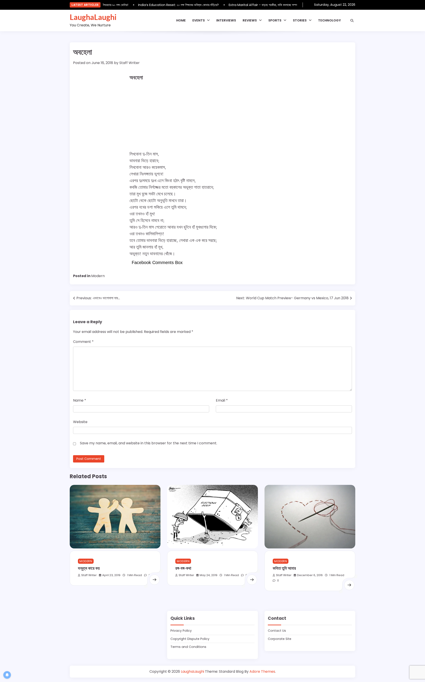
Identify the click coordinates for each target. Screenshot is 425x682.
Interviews (226, 20)
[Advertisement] (212, 116)
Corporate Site (279, 639)
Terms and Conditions (188, 647)
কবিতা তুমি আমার (284, 568)
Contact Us (277, 630)
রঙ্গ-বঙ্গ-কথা (183, 568)
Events (198, 20)
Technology (329, 20)
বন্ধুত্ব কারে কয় (89, 568)
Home (181, 20)
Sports (274, 20)
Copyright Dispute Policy (189, 639)
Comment (83, 341)
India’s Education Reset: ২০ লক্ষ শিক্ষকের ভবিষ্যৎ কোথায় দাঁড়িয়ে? (171, 5)
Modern (98, 275)
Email (222, 400)
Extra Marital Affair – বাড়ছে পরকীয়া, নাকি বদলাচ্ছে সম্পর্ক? (257, 5)
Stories (300, 20)
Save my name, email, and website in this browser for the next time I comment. (148, 443)
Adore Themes (262, 671)
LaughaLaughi (93, 17)
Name (79, 400)
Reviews (250, 20)
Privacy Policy (181, 630)
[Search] (352, 20)
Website (80, 421)
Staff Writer (129, 62)
